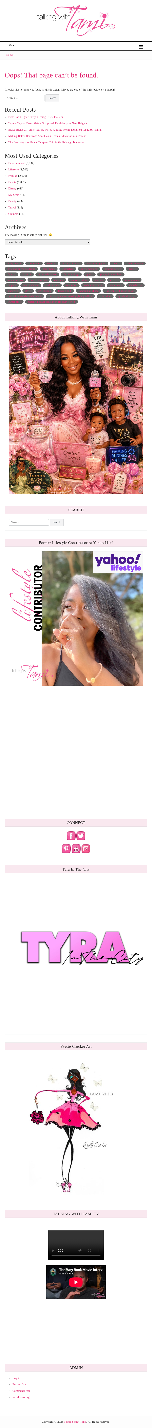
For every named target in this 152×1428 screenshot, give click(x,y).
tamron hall (64, 290)
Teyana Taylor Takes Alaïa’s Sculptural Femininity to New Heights (47, 123)
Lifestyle (13, 169)
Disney (12, 188)
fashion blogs (71, 274)
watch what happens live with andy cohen (51, 301)
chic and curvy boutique (21, 268)
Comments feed (21, 1390)
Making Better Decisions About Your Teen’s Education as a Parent (47, 136)
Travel (12, 207)
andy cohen (14, 263)
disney (132, 268)
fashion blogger (47, 274)
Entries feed (19, 1384)
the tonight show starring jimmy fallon (70, 296)
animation (34, 263)
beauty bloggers (96, 263)
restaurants (116, 285)
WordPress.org (21, 1397)
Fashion (12, 175)
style (28, 290)
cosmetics (67, 268)
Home (9, 54)
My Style (13, 194)
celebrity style (135, 263)
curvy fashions (89, 268)
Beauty (12, 201)
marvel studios (79, 279)
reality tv (71, 285)
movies (99, 279)
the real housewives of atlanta (24, 296)
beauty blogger (71, 263)
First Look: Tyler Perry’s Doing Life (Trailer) (35, 117)
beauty (51, 263)
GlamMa (13, 213)
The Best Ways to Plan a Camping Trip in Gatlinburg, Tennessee (46, 142)
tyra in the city (126, 296)
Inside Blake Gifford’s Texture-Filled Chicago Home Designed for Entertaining (55, 129)
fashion (27, 274)
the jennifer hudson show (119, 290)
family (11, 274)
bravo (116, 263)
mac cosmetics (38, 279)
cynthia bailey (113, 268)
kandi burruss (15, 279)
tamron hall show (88, 290)
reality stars (52, 285)
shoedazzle (135, 285)
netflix (114, 279)
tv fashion (105, 296)
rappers (12, 285)
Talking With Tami (75, 1421)
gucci (89, 274)
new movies (132, 279)
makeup (58, 279)
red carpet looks (93, 285)
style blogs (44, 290)
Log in (16, 1378)
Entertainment (16, 163)
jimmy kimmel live (111, 274)
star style (13, 290)
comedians (49, 268)
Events (12, 182)
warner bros (14, 301)
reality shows (30, 285)
